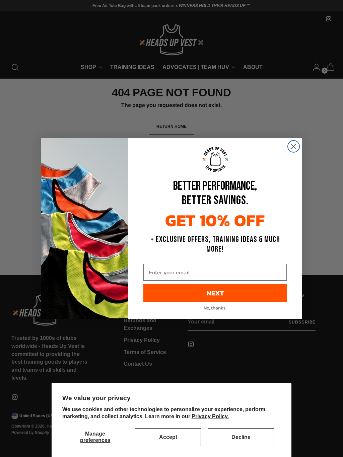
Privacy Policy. (210, 416)
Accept (168, 437)
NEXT (215, 293)
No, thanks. (215, 307)
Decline (241, 437)
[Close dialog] (293, 146)
